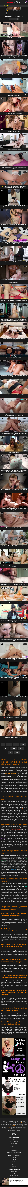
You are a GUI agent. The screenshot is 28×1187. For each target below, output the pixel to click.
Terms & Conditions (14, 1141)
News (14, 1139)
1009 (16, 744)
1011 (6, 748)
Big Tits (14, 1166)
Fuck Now (7, 5)
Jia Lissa (14, 1173)
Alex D (14, 1177)
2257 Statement (14, 1147)
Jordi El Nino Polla (14, 1175)
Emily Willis (14, 1171)
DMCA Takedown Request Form (14, 1152)
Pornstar (14, 1159)
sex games (21, 5)
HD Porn (14, 1157)
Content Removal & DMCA (14, 1145)
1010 (23, 744)
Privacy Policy (14, 1143)
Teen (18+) (14, 1163)
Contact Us (14, 1150)
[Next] (10, 752)
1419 (17, 752)
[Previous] (9, 744)
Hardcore (14, 1161)
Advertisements (14, 1148)
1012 (13, 748)
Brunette (14, 1164)
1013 (21, 748)
